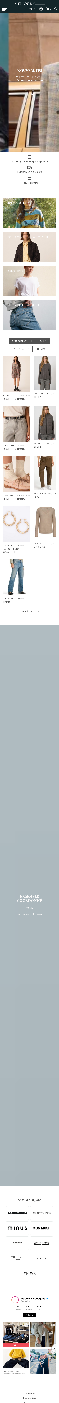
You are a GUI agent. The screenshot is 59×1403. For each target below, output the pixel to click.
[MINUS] (17, 1228)
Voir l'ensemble (27, 914)
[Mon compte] (41, 9)
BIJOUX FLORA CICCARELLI (11, 551)
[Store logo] (29, 4)
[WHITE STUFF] (41, 1243)
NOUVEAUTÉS (21, 349)
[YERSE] (29, 1273)
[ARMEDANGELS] (17, 1213)
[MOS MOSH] (41, 1228)
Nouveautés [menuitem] (29, 1393)
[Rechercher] (55, 8)
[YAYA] (41, 1258)
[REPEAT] (17, 1243)
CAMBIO (7, 602)
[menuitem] (32, 9)
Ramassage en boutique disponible (29, 161)
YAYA (36, 497)
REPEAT (38, 397)
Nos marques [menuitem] (29, 1398)
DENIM (41, 349)
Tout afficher (27, 611)
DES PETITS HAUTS (14, 399)
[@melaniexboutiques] (15, 1300)
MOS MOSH (40, 547)
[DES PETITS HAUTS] (41, 1213)
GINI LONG (9, 598)
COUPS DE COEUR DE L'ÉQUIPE (29, 341)
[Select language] (32, 9)
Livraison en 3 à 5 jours (29, 172)
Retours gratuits (29, 182)
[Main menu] (4, 9)
